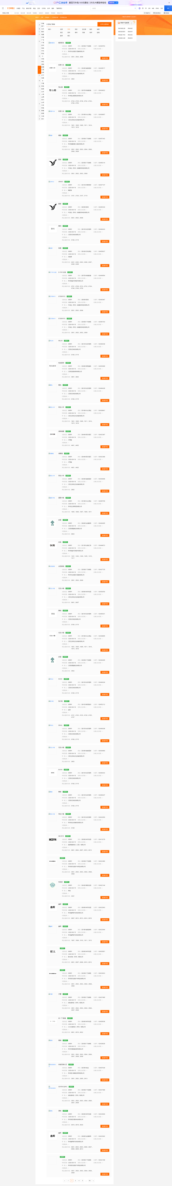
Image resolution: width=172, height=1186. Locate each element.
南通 (98, 29)
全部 (61, 29)
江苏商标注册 (55, 17)
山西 (42, 97)
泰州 (76, 32)
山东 (42, 91)
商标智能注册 (121, 28)
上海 (42, 94)
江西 (42, 69)
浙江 (42, 119)
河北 (42, 50)
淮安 (76, 29)
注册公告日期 (97, 48)
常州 (69, 29)
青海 (42, 86)
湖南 (42, 64)
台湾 (42, 102)
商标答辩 (130, 31)
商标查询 (130, 38)
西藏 (42, 110)
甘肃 (42, 37)
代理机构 (64, 54)
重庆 (42, 31)
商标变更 (130, 35)
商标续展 (130, 28)
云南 (42, 116)
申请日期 (64, 48)
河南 (42, 59)
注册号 (95, 46)
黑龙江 (42, 55)
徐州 (91, 32)
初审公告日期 (81, 48)
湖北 (42, 61)
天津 (42, 105)
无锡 (83, 32)
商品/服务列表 (66, 57)
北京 (42, 29)
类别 (79, 46)
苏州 (69, 32)
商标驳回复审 (121, 31)
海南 (42, 48)
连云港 (84, 29)
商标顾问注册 (121, 38)
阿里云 (37, 17)
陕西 (42, 89)
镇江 (69, 35)
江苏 (42, 67)
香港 (42, 108)
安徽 (42, 23)
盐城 (98, 32)
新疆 (42, 113)
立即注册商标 (104, 24)
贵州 (42, 45)
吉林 (42, 72)
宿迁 (61, 32)
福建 (42, 34)
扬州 (61, 35)
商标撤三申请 (121, 35)
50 (89, 1180)
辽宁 (42, 75)
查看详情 (105, 58)
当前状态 (64, 46)
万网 (42, 17)
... (86, 1180)
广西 (42, 42)
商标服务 (47, 17)
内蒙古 (42, 79)
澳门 (42, 26)
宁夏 (42, 83)
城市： (50, 29)
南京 (91, 29)
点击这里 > (134, 16)
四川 (42, 99)
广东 (42, 40)
